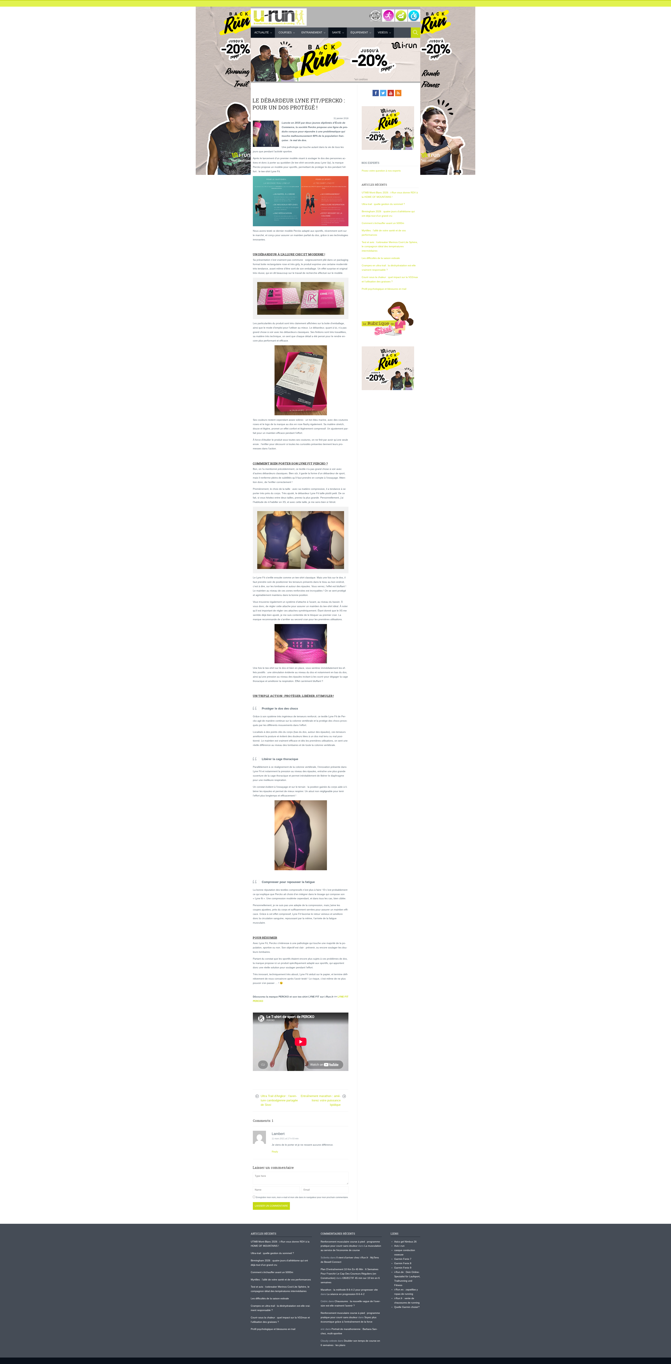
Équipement (359, 32)
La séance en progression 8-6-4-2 (346, 1294)
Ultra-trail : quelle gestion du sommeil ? (383, 204)
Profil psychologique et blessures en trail (384, 288)
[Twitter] (383, 93)
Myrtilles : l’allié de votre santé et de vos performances (281, 1279)
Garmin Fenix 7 (402, 1259)
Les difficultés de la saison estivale (381, 258)
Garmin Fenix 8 (402, 1263)
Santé (336, 32)
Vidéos (383, 32)
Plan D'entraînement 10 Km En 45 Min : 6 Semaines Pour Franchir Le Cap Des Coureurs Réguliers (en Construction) (349, 1273)
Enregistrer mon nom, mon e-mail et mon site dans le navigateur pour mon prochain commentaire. (302, 1197)
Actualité (261, 32)
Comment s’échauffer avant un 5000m (383, 223)
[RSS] (398, 93)
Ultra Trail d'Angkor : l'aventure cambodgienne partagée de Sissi (279, 1100)
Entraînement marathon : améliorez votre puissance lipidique (321, 1100)
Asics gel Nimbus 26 (405, 1241)
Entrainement (311, 32)
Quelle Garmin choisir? (407, 1307)
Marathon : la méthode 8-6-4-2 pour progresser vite (349, 1289)
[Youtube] (391, 93)
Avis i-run (399, 1245)
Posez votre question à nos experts (381, 170)
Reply (275, 1151)
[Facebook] (376, 93)
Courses (285, 32)
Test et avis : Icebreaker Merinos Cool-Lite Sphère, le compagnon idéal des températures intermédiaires (390, 246)
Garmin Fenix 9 (402, 1267)
